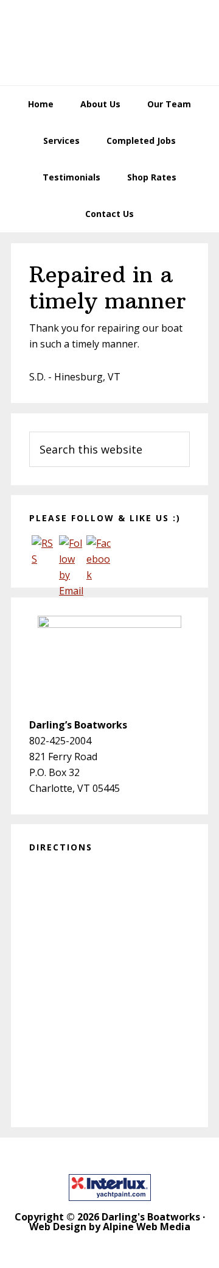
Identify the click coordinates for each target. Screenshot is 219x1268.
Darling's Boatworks (109, 42)
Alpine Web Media (146, 1226)
